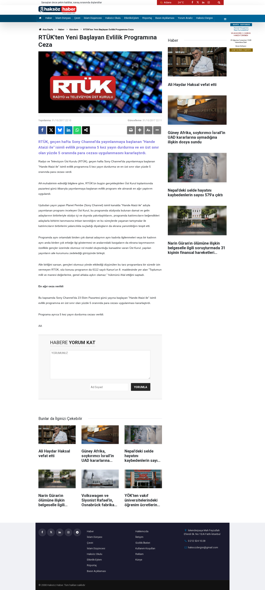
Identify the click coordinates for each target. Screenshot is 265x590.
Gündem (73, 29)
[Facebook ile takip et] (192, 2)
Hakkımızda (141, 531)
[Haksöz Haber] (57, 9)
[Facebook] (42, 130)
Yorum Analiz (185, 17)
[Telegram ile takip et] (77, 532)
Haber (48, 17)
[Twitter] (51, 130)
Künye (138, 559)
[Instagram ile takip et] (208, 2)
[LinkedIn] (68, 130)
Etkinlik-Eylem (131, 17)
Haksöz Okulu (113, 17)
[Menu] (225, 19)
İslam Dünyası (63, 17)
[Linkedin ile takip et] (203, 2)
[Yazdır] (131, 130)
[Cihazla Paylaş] (86, 130)
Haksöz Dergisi (204, 17)
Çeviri (77, 17)
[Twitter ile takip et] (197, 2)
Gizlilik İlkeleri (142, 542)
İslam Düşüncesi (93, 17)
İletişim (139, 536)
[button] (140, 130)
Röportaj (147, 17)
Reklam (139, 554)
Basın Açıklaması (164, 17)
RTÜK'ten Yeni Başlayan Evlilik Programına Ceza (108, 29)
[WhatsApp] (77, 130)
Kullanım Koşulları (145, 548)
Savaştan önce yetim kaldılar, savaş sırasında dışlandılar (71, 2)
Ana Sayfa (47, 29)
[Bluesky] (60, 130)
